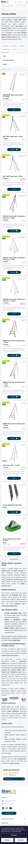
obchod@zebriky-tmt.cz (10, 801)
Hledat (24, 6)
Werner (7, 668)
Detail (14, 109)
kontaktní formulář (14, 763)
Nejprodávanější (6, 49)
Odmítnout (7, 840)
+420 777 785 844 (8, 804)
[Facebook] (2, 808)
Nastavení (14, 835)
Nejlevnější (14, 46)
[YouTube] (10, 808)
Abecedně (14, 49)
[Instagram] (6, 808)
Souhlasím (21, 840)
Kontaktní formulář (9, 813)
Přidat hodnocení (8, 778)
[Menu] (26, 2)
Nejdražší (21, 46)
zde (20, 831)
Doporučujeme (5, 46)
